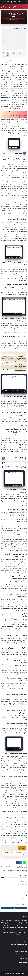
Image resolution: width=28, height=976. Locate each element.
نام (26, 895)
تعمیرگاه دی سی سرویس (21, 941)
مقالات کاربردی (23, 958)
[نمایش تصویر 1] (6, 54)
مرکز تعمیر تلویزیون (22, 946)
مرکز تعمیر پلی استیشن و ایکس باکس (19, 944)
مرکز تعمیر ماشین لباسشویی (21, 951)
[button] (14, 462)
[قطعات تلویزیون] (14, 965)
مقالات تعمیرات (12, 19)
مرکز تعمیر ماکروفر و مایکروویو (20, 953)
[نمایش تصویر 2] (12, 54)
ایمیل (26, 901)
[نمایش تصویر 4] (24, 54)
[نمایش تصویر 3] (18, 54)
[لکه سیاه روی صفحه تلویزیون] (23, 965)
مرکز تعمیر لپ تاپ (23, 948)
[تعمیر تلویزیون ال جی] (5, 965)
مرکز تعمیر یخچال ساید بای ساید (20, 956)
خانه (17, 19)
